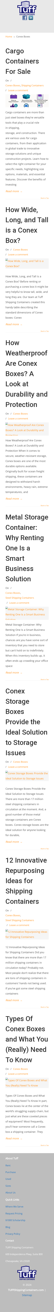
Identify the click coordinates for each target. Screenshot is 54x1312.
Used (8, 1179)
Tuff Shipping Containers (27, 8)
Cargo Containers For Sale (22, 61)
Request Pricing (13, 1213)
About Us (10, 1192)
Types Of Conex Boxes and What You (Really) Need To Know (26, 1039)
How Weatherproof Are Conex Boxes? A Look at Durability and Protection (26, 374)
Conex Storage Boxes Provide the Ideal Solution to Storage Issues (26, 722)
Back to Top (45, 198)
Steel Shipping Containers (19, 597)
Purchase (10, 1172)
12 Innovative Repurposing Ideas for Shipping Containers (26, 880)
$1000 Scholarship (15, 1220)
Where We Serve (14, 1206)
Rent (8, 1165)
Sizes (8, 1185)
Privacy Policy (12, 1233)
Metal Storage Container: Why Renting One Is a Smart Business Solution (26, 548)
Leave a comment (18, 90)
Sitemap (27, 1295)
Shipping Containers (32, 85)
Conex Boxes (12, 85)
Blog (7, 1227)
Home (8, 36)
